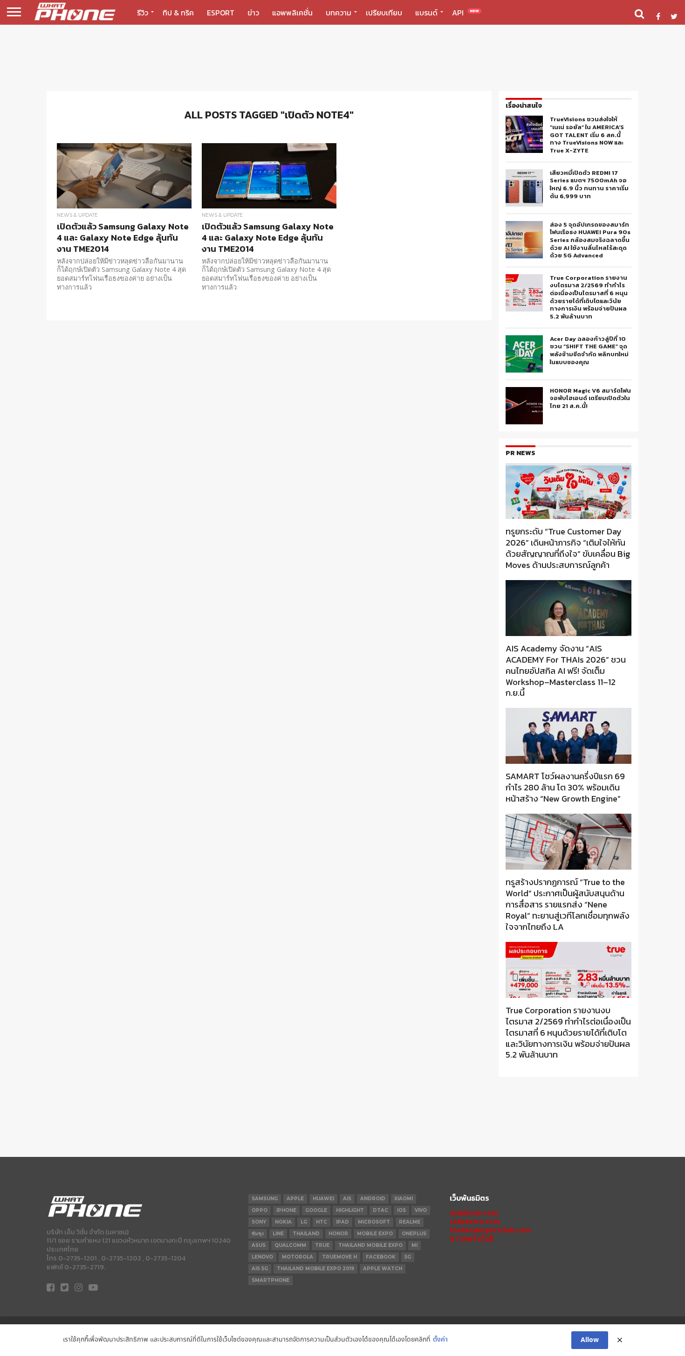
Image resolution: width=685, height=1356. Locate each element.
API (465, 12)
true (322, 1245)
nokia (283, 1222)
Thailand (306, 1234)
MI (414, 1245)
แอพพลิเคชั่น (292, 12)
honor (338, 1234)
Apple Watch (382, 1269)
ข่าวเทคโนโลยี (471, 1238)
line (278, 1234)
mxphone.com (474, 1212)
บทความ (338, 12)
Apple (295, 1199)
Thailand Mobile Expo (370, 1245)
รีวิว (142, 12)
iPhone (286, 1210)
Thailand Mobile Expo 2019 (315, 1269)
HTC (321, 1222)
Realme (409, 1222)
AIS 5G (260, 1269)
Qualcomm (290, 1245)
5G (407, 1257)
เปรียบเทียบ (384, 12)
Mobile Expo (375, 1234)
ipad (342, 1222)
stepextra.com (475, 1221)
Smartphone (270, 1280)
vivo (421, 1210)
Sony (259, 1222)
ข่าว (253, 12)
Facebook (381, 1257)
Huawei (323, 1199)
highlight (350, 1210)
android (372, 1199)
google (316, 1210)
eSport (220, 12)
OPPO (259, 1210)
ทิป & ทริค (178, 12)
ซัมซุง (258, 1234)
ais (347, 1199)
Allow (590, 1340)
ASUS (259, 1245)
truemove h (339, 1257)
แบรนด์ (426, 12)
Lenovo (262, 1257)
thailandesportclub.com (490, 1229)
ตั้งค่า (440, 1339)
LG (304, 1222)
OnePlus (414, 1234)
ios (401, 1210)
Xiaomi (403, 1199)
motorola (297, 1257)
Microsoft (374, 1222)
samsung (265, 1199)
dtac (380, 1210)
